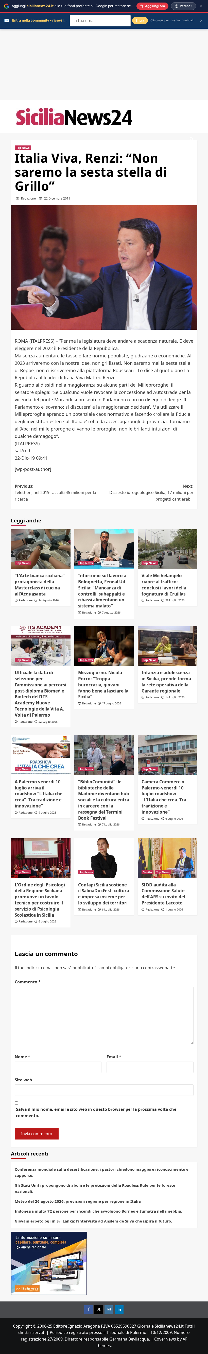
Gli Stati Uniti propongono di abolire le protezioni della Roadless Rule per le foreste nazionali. (95, 1188)
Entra (140, 20)
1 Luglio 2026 (174, 909)
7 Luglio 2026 (110, 824)
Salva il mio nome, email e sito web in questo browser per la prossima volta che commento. (96, 1113)
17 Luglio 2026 (111, 703)
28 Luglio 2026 (174, 600)
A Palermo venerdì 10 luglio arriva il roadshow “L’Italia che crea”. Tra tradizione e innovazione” (38, 794)
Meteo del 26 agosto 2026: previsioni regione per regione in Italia (78, 1201)
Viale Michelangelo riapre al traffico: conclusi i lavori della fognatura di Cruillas (164, 585)
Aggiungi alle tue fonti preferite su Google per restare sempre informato (84, 6)
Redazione (28, 198)
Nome (22, 1057)
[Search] (191, 139)
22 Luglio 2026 (48, 721)
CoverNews (165, 1339)
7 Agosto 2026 (111, 612)
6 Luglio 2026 (174, 818)
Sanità (147, 872)
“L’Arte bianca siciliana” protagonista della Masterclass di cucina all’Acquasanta (40, 585)
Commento (28, 982)
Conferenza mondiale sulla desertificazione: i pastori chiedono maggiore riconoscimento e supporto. (101, 1172)
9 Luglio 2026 (47, 812)
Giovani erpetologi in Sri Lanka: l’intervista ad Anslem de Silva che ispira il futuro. (93, 1221)
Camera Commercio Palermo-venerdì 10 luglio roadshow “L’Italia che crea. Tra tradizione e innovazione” (164, 797)
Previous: (55, 492)
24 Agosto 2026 (49, 600)
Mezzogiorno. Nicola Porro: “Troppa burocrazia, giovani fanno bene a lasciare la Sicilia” (103, 685)
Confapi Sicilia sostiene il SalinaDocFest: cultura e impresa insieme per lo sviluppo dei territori (103, 894)
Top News (22, 148)
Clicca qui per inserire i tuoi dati (172, 20)
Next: (151, 492)
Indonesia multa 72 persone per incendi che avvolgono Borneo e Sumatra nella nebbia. (98, 1211)
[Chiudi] (201, 6)
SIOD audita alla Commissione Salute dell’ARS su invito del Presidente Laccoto (163, 894)
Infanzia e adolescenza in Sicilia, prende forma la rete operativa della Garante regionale (166, 681)
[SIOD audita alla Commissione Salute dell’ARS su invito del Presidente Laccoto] (167, 858)
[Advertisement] (104, 64)
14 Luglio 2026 (174, 697)
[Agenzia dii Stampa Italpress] (49, 1263)
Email (114, 1057)
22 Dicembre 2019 (57, 198)
